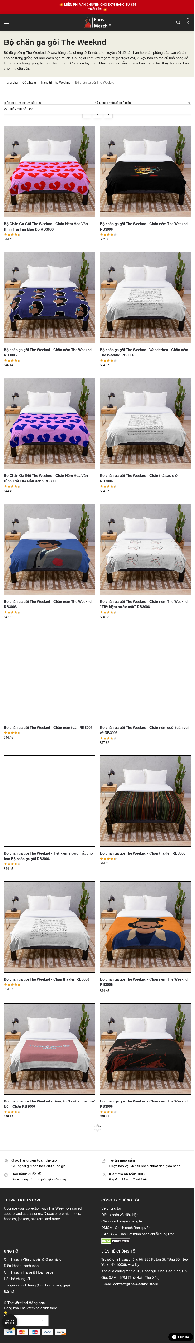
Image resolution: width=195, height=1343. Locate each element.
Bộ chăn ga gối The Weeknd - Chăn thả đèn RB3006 (142, 853)
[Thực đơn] (11, 22)
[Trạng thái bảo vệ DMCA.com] (146, 1241)
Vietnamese (26, 1320)
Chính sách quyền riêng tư (121, 1221)
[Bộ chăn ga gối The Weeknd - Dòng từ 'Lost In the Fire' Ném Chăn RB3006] (49, 1049)
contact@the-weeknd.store (135, 1284)
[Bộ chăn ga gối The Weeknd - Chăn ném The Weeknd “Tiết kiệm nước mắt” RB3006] (145, 549)
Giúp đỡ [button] (183, 1337)
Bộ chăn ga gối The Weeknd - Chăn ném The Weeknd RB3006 (144, 226)
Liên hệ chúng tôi (17, 1279)
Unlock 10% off (10, 1321)
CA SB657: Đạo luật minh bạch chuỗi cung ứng (137, 1234)
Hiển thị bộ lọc (22, 109)
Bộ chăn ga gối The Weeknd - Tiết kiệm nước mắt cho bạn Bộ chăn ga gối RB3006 (48, 856)
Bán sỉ (9, 1292)
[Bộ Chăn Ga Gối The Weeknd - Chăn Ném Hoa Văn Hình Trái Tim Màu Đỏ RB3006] (49, 171)
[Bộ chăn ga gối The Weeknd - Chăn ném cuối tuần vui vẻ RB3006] (145, 675)
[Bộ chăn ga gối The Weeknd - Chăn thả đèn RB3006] (145, 801)
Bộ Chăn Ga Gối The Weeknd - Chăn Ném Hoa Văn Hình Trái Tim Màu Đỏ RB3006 (46, 226)
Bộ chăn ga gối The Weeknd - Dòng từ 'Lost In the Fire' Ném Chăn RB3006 (49, 1104)
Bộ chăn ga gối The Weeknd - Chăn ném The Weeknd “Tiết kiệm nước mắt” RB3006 (144, 604)
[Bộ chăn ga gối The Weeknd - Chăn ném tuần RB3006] (49, 675)
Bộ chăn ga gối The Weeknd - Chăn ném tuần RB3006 (48, 727)
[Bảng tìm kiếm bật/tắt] (178, 22)
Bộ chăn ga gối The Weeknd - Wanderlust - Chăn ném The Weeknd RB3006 (144, 352)
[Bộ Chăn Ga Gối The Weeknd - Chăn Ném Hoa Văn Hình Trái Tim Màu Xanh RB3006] (49, 423)
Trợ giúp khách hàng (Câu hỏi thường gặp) (37, 1285)
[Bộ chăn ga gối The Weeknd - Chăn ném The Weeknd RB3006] (145, 171)
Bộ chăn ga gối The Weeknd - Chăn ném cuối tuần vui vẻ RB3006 (144, 730)
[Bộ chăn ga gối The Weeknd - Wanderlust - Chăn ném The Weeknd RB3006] (145, 297)
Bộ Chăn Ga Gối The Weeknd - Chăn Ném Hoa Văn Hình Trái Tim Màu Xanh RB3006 (46, 478)
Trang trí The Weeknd (55, 82)
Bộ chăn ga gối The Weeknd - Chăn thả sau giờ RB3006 (139, 478)
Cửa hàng (29, 82)
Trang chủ (11, 82)
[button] (187, 22)
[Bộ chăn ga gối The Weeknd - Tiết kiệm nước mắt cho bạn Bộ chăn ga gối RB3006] (49, 801)
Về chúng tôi (111, 1208)
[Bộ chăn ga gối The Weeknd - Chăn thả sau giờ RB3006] (145, 423)
